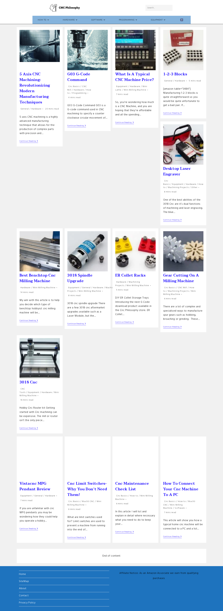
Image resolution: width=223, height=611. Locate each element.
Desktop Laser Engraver (177, 171)
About (23, 588)
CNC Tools (23, 390)
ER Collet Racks (130, 275)
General (24, 109)
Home (22, 574)
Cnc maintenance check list (132, 486)
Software (180, 508)
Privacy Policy (27, 603)
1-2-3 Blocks (175, 74)
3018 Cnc (28, 382)
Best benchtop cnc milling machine (38, 278)
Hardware (36, 109)
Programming (79, 93)
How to (134, 496)
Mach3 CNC (88, 501)
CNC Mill (182, 287)
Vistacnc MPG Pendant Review (35, 486)
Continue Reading (29, 141)
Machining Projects (178, 187)
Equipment (122, 86)
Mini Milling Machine (135, 90)
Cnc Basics (74, 86)
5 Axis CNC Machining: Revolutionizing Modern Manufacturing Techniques (35, 88)
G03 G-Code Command (78, 77)
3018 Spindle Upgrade (79, 278)
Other (194, 187)
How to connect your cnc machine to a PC (180, 489)
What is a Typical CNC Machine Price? (134, 77)
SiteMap (24, 581)
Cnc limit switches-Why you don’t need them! (87, 489)
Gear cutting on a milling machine (181, 278)
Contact (24, 596)
